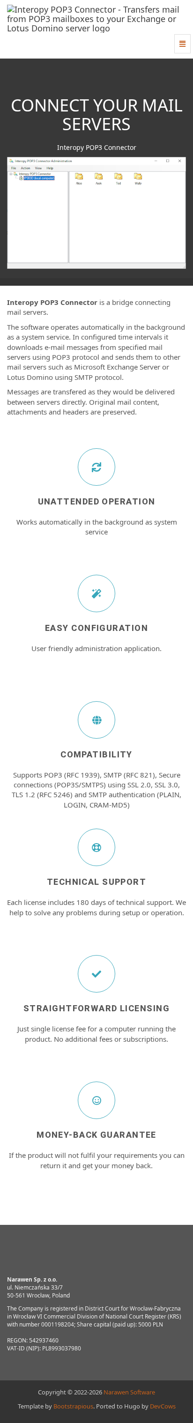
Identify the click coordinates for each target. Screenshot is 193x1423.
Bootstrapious (73, 1406)
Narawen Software (129, 1392)
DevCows (163, 1406)
